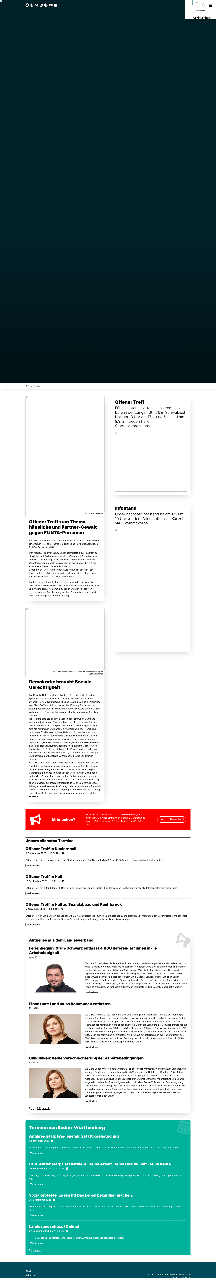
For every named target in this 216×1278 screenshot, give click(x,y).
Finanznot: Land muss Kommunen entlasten (70, 1004)
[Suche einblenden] (203, 5)
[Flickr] (55, 5)
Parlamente (200, 10)
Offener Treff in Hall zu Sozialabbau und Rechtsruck (74, 904)
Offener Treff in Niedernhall (51, 848)
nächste (46, 1108)
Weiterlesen (33, 865)
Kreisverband (202, 18)
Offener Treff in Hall (44, 876)
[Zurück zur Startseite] (26, 386)
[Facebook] (27, 5)
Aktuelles (30, 1275)
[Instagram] (41, 5)
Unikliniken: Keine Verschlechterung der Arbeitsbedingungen (86, 1058)
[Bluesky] (36, 5)
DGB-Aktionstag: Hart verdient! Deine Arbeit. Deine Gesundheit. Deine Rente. (100, 1164)
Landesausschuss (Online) (54, 1226)
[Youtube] (51, 5)
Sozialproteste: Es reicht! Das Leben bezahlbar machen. (81, 1195)
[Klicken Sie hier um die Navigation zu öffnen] (210, 5)
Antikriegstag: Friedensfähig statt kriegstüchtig (74, 1136)
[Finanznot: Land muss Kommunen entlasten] (55, 1029)
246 (39, 1108)
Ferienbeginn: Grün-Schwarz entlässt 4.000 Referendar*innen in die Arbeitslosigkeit (93, 950)
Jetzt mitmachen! (172, 819)
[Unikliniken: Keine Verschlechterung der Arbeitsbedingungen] (55, 1083)
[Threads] (31, 5)
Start (31, 386)
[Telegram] (46, 5)
